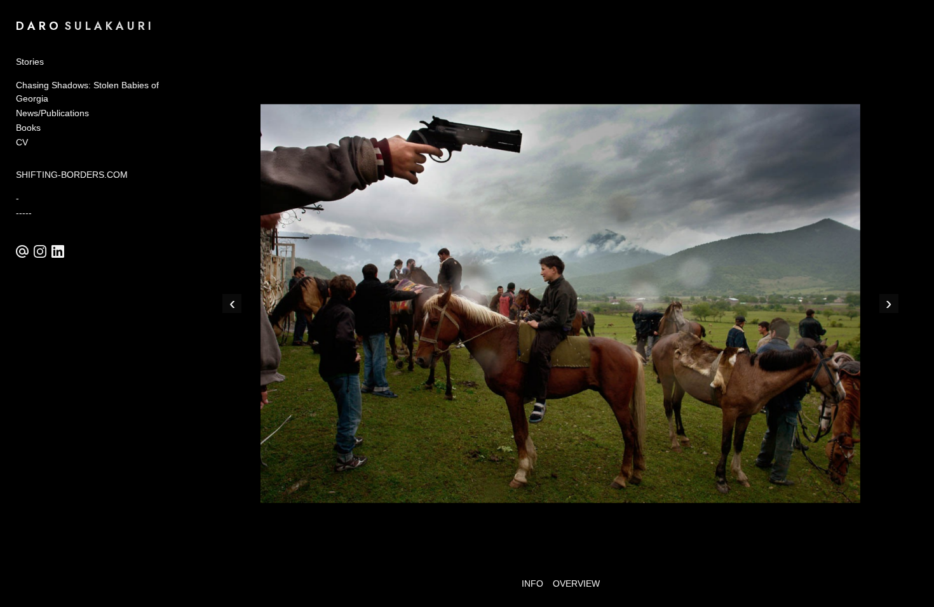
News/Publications (52, 113)
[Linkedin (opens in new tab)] (57, 251)
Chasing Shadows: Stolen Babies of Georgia (87, 91)
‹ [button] (232, 303)
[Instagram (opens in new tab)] (40, 251)
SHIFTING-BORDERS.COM (72, 175)
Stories (30, 62)
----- (24, 213)
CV (22, 142)
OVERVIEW (576, 583)
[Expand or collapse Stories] (52, 62)
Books (28, 128)
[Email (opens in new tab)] (22, 251)
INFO (532, 583)
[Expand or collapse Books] (49, 128)
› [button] (888, 303)
